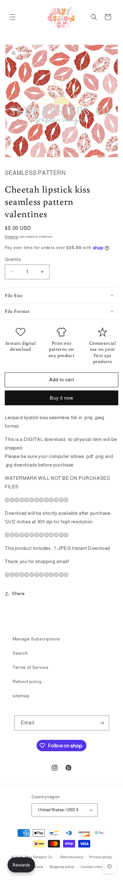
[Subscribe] (102, 723)
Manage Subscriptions (36, 638)
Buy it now (61, 398)
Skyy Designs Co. (39, 857)
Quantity (13, 259)
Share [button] (18, 593)
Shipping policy (62, 867)
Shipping (11, 236)
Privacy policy (100, 857)
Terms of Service (31, 667)
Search (20, 653)
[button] (13, 17)
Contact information (97, 867)
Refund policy (27, 681)
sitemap (21, 695)
